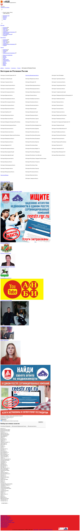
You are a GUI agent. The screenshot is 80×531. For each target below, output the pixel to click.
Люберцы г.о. (3, 463)
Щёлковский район (4, 498)
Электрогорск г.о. (4, 499)
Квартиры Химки (4, 525)
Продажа (2, 25)
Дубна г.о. (2, 437)
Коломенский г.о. (4, 448)
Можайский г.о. (3, 464)
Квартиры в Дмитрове (5, 516)
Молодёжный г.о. (4, 465)
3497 (8, 39)
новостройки (6, 33)
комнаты (5, 28)
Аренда (2, 47)
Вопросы (5, 16)
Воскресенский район (5, 430)
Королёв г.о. (3, 450)
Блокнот (5, 17)
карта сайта (35, 529)
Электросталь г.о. (4, 500)
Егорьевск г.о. (3, 438)
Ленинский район (4, 455)
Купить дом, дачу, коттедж (6, 521)
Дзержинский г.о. (4, 433)
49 (7, 50)
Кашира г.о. (2, 446)
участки (4, 30)
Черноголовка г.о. (4, 494)
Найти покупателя (4, 523)
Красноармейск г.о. (4, 452)
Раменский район (4, 479)
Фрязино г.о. (3, 491)
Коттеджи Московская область (32, 75)
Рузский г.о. (3, 482)
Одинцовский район (4, 470)
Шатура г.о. (2, 496)
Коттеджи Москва (4, 175)
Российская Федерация (5, 426)
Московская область (32, 426)
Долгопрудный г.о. (4, 435)
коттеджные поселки (7, 34)
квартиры (5, 27)
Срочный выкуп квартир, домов (7, 522)
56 (15, 44)
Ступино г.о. (3, 489)
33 (6, 35)
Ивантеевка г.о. (3, 444)
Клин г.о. (2, 447)
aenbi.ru (2, 68)
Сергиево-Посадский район (6, 483)
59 (15, 53)
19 (5, 51)
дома (4, 51)
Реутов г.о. (2, 480)
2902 (9, 41)
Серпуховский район (5, 487)
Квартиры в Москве (4, 519)
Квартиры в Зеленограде (5, 517)
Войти (4, 19)
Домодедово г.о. (3, 436)
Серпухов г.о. (3, 486)
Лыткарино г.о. (3, 462)
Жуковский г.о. (3, 439)
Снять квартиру (3, 526)
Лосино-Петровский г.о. (5, 459)
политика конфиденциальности (45, 529)
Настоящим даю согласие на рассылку (10, 420)
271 (7, 40)
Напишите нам (6, 15)
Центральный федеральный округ (19, 426)
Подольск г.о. (3, 474)
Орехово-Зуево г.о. (4, 472)
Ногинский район (4, 469)
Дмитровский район (4, 434)
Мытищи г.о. (3, 466)
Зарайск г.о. (2, 440)
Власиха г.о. (3, 428)
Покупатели (3, 37)
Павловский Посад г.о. (5, 473)
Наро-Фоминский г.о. (5, 468)
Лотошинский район (4, 460)
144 (8, 49)
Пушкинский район (4, 477)
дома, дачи (5, 29)
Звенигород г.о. (3, 443)
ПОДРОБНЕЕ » (4, 503)
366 (8, 27)
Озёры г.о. (2, 471)
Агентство (7, 68)
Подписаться (3, 419)
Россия (18, 68)
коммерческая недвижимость (9, 32)
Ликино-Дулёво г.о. (4, 456)
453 (7, 30)
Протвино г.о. (3, 475)
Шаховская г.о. (3, 497)
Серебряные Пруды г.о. (5, 485)
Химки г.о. (2, 492)
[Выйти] (3, 20)
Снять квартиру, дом (4, 524)
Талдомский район (4, 490)
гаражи (4, 35)
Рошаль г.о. (2, 481)
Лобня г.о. (2, 457)
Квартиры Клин (3, 515)
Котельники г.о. (3, 451)
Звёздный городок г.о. (5, 442)
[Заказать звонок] (1, 10)
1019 (7, 43)
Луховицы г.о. (3, 461)
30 (15, 32)
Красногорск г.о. (4, 453)
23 (7, 28)
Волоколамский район (5, 429)
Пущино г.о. (3, 478)
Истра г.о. (2, 445)
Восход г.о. (2, 431)
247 (8, 29)
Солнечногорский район (5, 488)
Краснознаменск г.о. (4, 454)
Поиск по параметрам (7, 55)
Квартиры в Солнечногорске (6, 520)
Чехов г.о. (2, 495)
